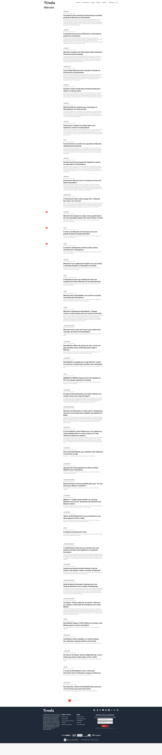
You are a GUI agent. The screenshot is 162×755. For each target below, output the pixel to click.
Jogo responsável (81, 724)
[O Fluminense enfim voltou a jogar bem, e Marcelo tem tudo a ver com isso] (53, 201)
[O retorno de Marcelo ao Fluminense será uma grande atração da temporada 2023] (53, 234)
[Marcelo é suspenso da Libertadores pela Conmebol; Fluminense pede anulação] (53, 54)
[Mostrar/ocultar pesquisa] (117, 3)
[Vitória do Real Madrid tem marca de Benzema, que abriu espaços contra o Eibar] (53, 518)
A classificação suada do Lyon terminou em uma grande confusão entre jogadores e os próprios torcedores (81, 550)
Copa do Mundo (85, 2)
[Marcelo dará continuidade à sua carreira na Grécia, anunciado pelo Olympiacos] (53, 298)
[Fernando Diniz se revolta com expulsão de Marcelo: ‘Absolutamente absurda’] (53, 146)
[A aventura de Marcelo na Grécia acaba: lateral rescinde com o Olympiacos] (53, 250)
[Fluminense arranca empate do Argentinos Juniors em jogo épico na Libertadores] (53, 164)
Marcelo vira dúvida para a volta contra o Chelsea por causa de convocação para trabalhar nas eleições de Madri (83, 413)
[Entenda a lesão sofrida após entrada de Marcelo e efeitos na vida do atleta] (53, 91)
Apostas (104, 2)
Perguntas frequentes (67, 724)
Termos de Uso (80, 716)
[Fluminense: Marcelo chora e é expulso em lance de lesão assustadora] (53, 183)
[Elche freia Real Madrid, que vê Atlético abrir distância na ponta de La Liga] (53, 454)
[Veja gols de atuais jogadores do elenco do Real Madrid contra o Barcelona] (53, 470)
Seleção (93, 2)
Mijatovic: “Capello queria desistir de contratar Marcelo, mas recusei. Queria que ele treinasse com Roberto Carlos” (82, 502)
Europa (98, 2)
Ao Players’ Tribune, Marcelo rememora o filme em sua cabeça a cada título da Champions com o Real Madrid (82, 605)
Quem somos (65, 716)
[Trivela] (49, 2)
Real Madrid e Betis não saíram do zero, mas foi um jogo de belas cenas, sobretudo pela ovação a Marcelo (82, 348)
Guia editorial (65, 718)
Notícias (78, 2)
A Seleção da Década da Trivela (74, 532)
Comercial (79, 722)
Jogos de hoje (112, 2)
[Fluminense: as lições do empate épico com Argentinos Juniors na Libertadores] (53, 128)
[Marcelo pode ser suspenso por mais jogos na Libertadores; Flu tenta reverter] (53, 109)
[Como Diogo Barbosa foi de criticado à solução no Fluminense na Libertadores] (53, 73)
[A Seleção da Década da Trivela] (53, 534)
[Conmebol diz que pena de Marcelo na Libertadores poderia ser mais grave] (53, 36)
